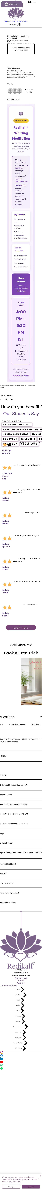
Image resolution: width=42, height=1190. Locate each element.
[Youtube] (21, 1062)
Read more (17, 492)
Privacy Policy (16, 1182)
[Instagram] (21, 1052)
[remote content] (21, 243)
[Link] (16, 10)
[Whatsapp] (21, 1065)
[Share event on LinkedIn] (12, 399)
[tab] (17, 724)
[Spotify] (21, 1068)
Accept (31, 1187)
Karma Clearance (16, 434)
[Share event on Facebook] (1, 399)
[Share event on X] (6, 399)
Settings (11, 1187)
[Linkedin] (21, 1058)
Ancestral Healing (17, 424)
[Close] (39, 1176)
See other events (21, 50)
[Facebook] (21, 1055)
